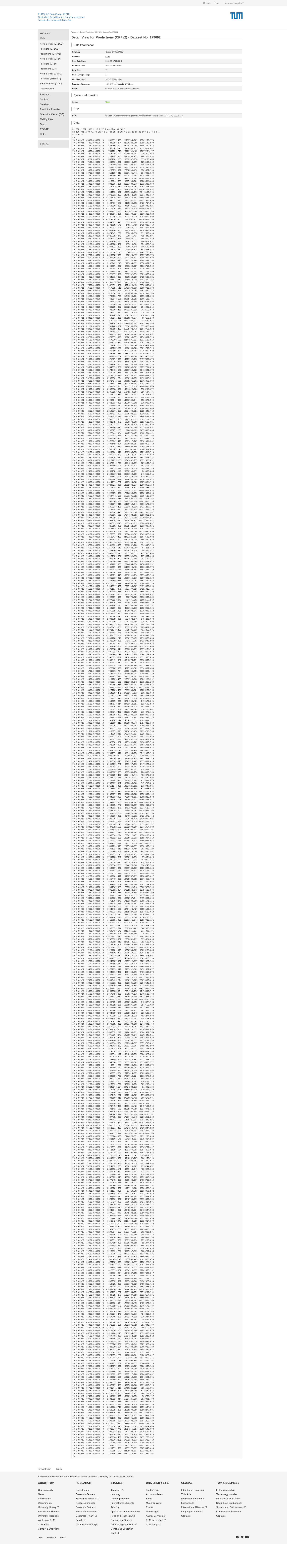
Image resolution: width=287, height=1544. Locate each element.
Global (186, 1482)
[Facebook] (237, 1537)
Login (217, 3)
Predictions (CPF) (49, 68)
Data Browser (47, 88)
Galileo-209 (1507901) (114, 52)
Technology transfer (226, 1494)
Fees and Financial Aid (123, 1515)
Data (42, 38)
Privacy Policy (44, 1469)
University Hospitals (48, 1515)
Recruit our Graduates (228, 1503)
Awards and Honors (48, 1511)
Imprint (59, 1469)
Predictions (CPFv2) (50, 53)
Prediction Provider (50, 109)
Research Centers (85, 1494)
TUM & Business (227, 1482)
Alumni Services (154, 1515)
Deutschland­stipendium (228, 1511)
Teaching (115, 1490)
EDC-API (44, 129)
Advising (115, 1507)
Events (149, 1507)
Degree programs (120, 1498)
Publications (44, 1498)
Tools (43, 124)
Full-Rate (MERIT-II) (50, 78)
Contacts (115, 1533)
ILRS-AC (44, 144)
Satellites (44, 104)
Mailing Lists (46, 119)
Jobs (40, 1537)
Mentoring (151, 1511)
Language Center (190, 1511)
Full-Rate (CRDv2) (49, 48)
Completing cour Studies (124, 1524)
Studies (117, 1482)
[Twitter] (242, 1537)
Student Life (152, 1490)
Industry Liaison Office (228, 1498)
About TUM (46, 1482)
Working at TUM (46, 1520)
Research (83, 1482)
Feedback (51, 1537)
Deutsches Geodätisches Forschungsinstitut (61, 17)
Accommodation (154, 1494)
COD (107, 57)
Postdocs (80, 1520)
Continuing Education (122, 1528)
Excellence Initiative (86, 1498)
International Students (122, 1503)
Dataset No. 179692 (110, 32)
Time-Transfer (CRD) (51, 83)
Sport (149, 1498)
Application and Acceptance (125, 1511)
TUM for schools (154, 1520)
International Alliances (192, 1507)
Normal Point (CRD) (50, 58)
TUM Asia (186, 1494)
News (41, 1494)
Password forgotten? (233, 3)
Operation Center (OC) (52, 114)
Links (43, 134)
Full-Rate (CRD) (48, 63)
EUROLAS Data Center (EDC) (54, 14)
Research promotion (86, 1511)
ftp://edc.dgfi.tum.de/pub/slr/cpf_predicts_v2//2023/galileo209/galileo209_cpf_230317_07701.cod (144, 116)
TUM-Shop (151, 1524)
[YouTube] (247, 1537)
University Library (47, 1507)
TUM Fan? (43, 1524)
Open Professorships (87, 1524)
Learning (115, 1494)
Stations (44, 99)
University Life (157, 1482)
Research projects (85, 1503)
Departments (45, 1503)
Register (207, 3)
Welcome (45, 33)
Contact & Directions (48, 1528)
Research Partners (86, 1507)
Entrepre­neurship (225, 1490)
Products (44, 94)
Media (63, 1537)
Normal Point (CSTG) (51, 73)
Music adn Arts (153, 1503)
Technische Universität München (55, 20)
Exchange (186, 1503)
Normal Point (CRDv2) (51, 43)
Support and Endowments (229, 1507)
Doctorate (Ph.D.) (85, 1515)
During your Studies (121, 1520)
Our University (45, 1490)
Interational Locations (192, 1490)
